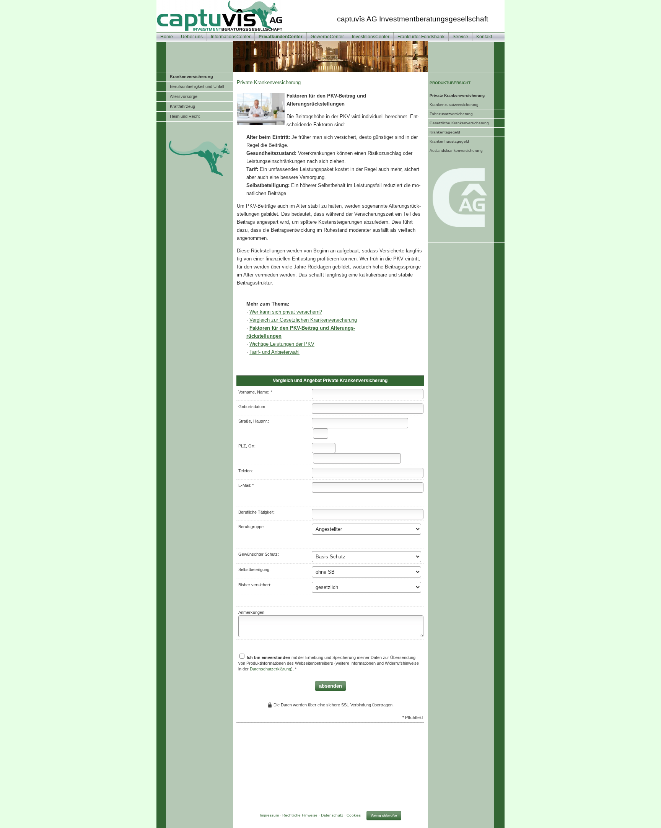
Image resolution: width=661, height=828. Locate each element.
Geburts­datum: (252, 406)
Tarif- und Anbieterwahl (274, 352)
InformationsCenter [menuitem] (231, 36)
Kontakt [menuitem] (484, 36)
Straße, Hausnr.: (253, 421)
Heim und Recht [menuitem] (185, 116)
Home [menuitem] (166, 36)
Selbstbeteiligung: (254, 569)
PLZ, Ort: (247, 446)
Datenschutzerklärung (270, 669)
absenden (330, 686)
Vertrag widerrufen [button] (384, 815)
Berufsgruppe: (251, 526)
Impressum (269, 815)
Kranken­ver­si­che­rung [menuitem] (191, 76)
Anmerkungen (251, 612)
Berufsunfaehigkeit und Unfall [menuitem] (197, 86)
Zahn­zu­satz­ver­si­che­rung (451, 114)
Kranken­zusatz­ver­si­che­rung (454, 104)
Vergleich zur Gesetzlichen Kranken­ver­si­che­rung (303, 320)
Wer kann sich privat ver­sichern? (285, 312)
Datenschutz (332, 815)
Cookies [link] (354, 815)
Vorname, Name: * (255, 392)
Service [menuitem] (460, 36)
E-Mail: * (246, 485)
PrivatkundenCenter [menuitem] (281, 36)
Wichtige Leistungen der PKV (281, 344)
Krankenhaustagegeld (449, 141)
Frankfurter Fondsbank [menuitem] (420, 36)
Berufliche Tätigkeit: (256, 512)
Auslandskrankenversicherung (456, 150)
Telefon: (245, 470)
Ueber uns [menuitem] (192, 36)
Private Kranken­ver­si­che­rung (457, 95)
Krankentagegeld (445, 132)
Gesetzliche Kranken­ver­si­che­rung (459, 123)
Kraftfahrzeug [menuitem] (182, 106)
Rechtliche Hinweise (299, 815)
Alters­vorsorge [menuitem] (183, 96)
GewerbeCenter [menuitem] (327, 36)
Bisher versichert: (254, 584)
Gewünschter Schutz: (258, 554)
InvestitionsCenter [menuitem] (370, 36)
